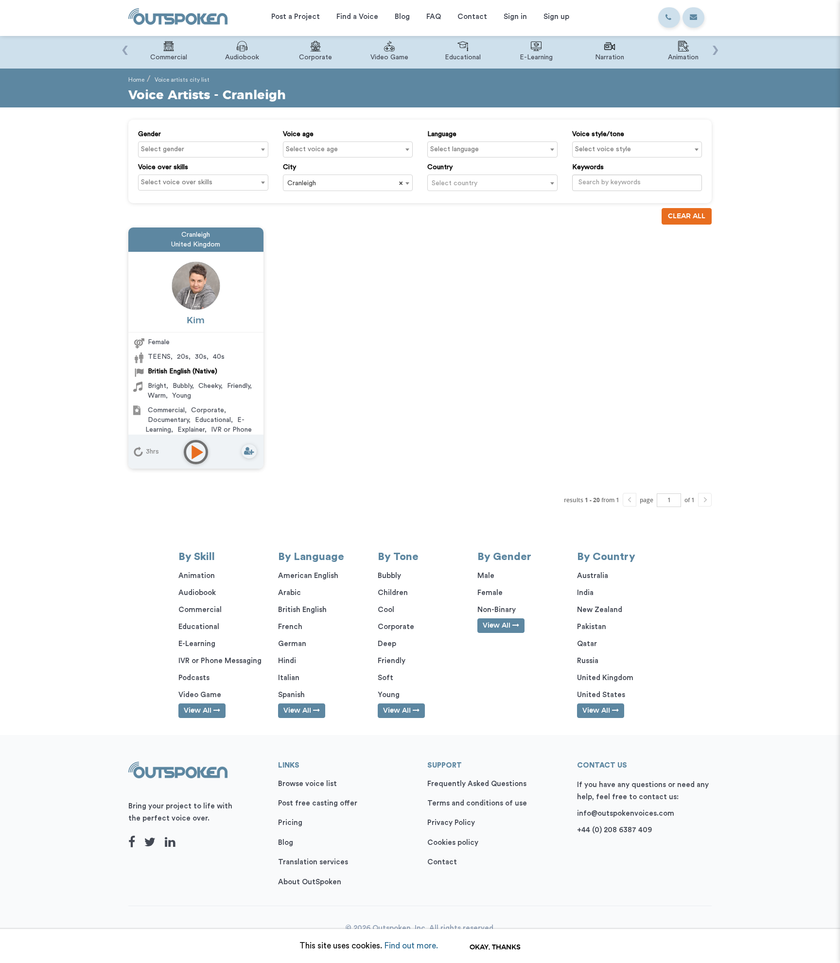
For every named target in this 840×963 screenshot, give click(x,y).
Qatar (587, 644)
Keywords (588, 167)
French (290, 626)
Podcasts (194, 678)
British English (302, 609)
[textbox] (205, 149)
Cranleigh (195, 234)
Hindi (287, 661)
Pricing (290, 822)
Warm (157, 395)
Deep (387, 644)
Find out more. (411, 946)
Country (440, 167)
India (585, 592)
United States (601, 695)
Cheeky (209, 386)
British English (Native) (182, 371)
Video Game (199, 695)
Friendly (238, 386)
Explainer (191, 429)
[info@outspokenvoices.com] (693, 17)
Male (485, 575)
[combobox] (203, 149)
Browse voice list (307, 784)
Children (393, 592)
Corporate (207, 410)
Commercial (166, 410)
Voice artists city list (182, 80)
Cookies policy (452, 842)
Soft (385, 678)
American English (308, 575)
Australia (592, 575)
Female (159, 342)
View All (198, 710)
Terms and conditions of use (477, 803)
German (292, 644)
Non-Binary (496, 609)
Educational (213, 420)
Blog (285, 842)
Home (136, 80)
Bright (157, 386)
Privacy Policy (451, 822)
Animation (196, 575)
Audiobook (197, 592)
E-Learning (196, 644)
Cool (386, 609)
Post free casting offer (317, 803)
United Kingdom (195, 244)
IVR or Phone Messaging (220, 661)
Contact (442, 862)
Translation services (313, 862)
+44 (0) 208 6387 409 (614, 830)
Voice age (298, 134)
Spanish (291, 695)
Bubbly (182, 386)
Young (181, 395)
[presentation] (124, 45)
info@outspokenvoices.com (625, 813)
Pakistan (591, 626)
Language (441, 134)
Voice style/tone (598, 134)
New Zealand (599, 609)
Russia (587, 661)
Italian (288, 678)
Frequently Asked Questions (476, 784)
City (289, 167)
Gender (149, 134)
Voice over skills (163, 167)
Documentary (168, 420)
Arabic (289, 592)
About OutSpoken (309, 882)
